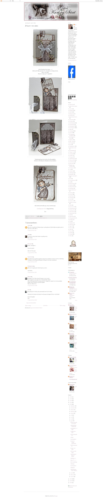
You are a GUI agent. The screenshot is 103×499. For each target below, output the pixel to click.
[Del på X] (39, 216)
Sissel (29, 234)
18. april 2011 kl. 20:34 (32, 261)
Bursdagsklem (72, 278)
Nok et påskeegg (74, 462)
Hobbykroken (30, 266)
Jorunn (29, 225)
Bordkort (71, 121)
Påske (70, 205)
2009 (71, 480)
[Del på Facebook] (40, 216)
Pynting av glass (72, 202)
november (73, 407)
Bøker (70, 129)
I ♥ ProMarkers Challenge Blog (72, 282)
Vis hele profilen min (72, 60)
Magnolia (71, 185)
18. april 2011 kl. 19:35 (32, 252)
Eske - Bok (71, 141)
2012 (71, 402)
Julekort (71, 171)
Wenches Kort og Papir (72, 315)
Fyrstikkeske (71, 150)
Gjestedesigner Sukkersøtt (73, 426)
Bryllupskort (72, 126)
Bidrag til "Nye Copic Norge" (75, 308)
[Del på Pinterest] (41, 216)
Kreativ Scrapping (73, 277)
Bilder (70, 112)
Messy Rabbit (72, 186)
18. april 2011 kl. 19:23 (32, 239)
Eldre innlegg (62, 305)
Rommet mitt (72, 206)
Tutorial (71, 227)
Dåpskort (71, 139)
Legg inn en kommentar (31, 302)
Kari (28, 289)
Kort (70, 178)
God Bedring (71, 161)
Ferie (70, 144)
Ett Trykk (71, 143)
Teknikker (71, 222)
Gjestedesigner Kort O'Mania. (74, 470)
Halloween (71, 163)
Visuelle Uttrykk (72, 357)
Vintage (70, 234)
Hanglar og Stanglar (71, 166)
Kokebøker (71, 174)
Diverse (70, 132)
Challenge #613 (72, 283)
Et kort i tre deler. (73, 449)
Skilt (70, 214)
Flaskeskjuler (72, 146)
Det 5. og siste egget (73, 452)
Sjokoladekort (72, 213)
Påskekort (73, 467)
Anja (70, 323)
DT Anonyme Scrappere (71, 135)
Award (70, 108)
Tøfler (70, 229)
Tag (70, 221)
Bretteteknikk (31, 217)
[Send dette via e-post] (37, 216)
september (73, 411)
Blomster (71, 115)
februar (72, 474)
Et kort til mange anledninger (73, 442)
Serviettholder (72, 208)
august (72, 413)
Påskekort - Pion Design (75, 337)
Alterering (71, 104)
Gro (75, 24)
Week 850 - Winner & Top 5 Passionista (73, 289)
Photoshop (71, 197)
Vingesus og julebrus (71, 377)
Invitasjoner (71, 167)
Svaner (72, 437)
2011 (71, 404)
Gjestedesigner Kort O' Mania (73, 455)
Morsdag (71, 192)
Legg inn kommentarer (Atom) (36, 307)
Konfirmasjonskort (73, 175)
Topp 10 (70, 226)
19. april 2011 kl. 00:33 (32, 285)
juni (72, 417)
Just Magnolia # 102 (41, 208)
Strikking (71, 219)
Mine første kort (72, 190)
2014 (71, 398)
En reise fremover (73, 342)
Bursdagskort (73, 439)
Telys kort (71, 224)
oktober (72, 409)
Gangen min (45, 217)
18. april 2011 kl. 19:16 (32, 230)
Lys (70, 181)
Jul (70, 169)
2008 (71, 482)
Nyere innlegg (28, 305)
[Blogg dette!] (38, 216)
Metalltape (71, 188)
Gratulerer (75, 317)
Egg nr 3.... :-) (73, 460)
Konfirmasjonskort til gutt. (74, 423)
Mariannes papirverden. (71, 334)
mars (72, 472)
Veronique (30, 243)
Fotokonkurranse (72, 147)
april (72, 420)
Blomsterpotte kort (73, 117)
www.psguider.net (73, 379)
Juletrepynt (71, 172)
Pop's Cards (30, 257)
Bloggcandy (71, 113)
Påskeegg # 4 (73, 458)
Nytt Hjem (71, 196)
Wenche (29, 276)
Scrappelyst (71, 272)
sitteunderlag (72, 211)
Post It (70, 199)
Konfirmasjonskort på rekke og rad (72, 274)
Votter (70, 235)
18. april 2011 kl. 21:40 (32, 272)
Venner (70, 231)
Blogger (56, 496)
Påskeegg (72, 463)
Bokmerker (71, 119)
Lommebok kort (72, 180)
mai (72, 419)
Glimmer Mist (72, 160)
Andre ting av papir (73, 106)
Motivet (70, 194)
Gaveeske (71, 153)
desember (73, 406)
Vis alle (76, 300)
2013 (71, 400)
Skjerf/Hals (71, 216)
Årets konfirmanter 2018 (75, 360)
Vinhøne (70, 232)
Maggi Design (72, 183)
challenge (40, 217)
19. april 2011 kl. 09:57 (32, 300)
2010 (71, 479)
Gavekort (71, 155)
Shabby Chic (72, 210)
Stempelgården (72, 218)
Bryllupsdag (71, 124)
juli (71, 415)
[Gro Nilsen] (71, 77)
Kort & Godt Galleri (71, 294)
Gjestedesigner (72, 158)
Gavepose (71, 157)
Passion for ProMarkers (71, 287)
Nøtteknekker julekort (71, 296)
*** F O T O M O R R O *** (72, 366)
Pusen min (71, 200)
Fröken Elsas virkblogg (72, 385)
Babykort (71, 110)
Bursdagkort (36, 217)
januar (72, 476)
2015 (71, 397)
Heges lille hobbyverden (72, 305)
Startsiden (45, 305)
